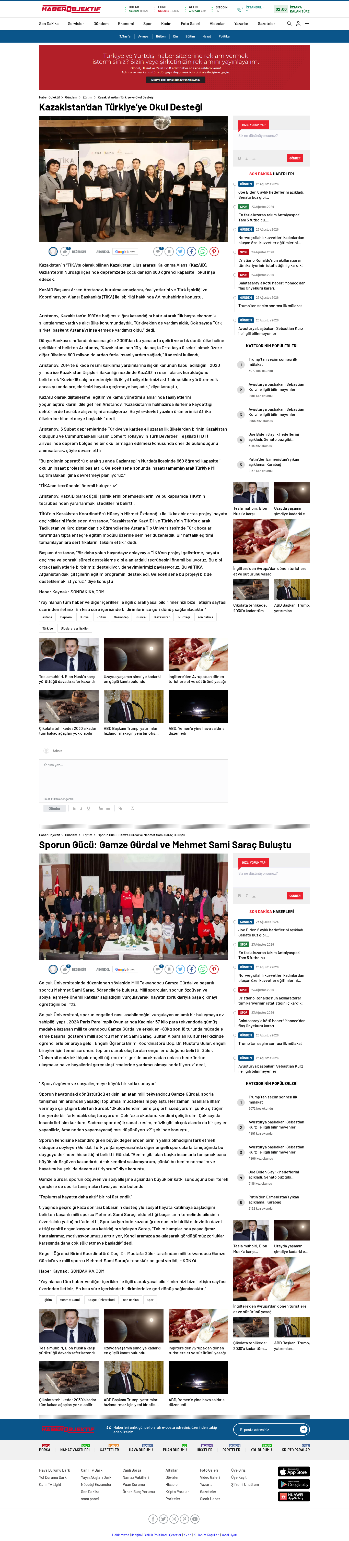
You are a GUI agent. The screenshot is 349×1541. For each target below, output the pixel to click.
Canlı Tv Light (50, 1484)
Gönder (55, 808)
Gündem (101, 23)
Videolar (217, 23)
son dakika (205, 617)
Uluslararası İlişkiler (75, 628)
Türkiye (47, 628)
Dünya (84, 617)
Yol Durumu (261, 1448)
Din (175, 36)
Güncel (141, 617)
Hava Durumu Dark (54, 1470)
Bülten (161, 36)
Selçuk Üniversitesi (101, 1300)
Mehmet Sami (70, 1300)
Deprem (66, 617)
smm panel (90, 1498)
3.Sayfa (125, 36)
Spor (147, 23)
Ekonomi (126, 23)
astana (47, 617)
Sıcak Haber (210, 1498)
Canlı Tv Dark (91, 1470)
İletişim (136, 1535)
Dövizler (172, 1477)
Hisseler (205, 1448)
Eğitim (190, 36)
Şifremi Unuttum (245, 1484)
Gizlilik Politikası (155, 1535)
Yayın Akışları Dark (96, 1477)
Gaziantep (121, 617)
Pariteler (231, 1448)
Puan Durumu (175, 1448)
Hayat (207, 36)
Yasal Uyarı (229, 1535)
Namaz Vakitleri (75, 1448)
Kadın (166, 23)
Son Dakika (49, 23)
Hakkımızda (120, 1535)
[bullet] (108, 808)
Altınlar (172, 1470)
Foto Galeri (190, 23)
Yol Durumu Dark (53, 1477)
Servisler (76, 23)
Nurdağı (184, 617)
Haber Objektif (49, 97)
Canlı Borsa (132, 1470)
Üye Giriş (238, 1470)
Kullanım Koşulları (206, 1535)
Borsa (44, 1448)
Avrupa (143, 36)
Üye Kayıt (239, 1477)
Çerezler (175, 1535)
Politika (224, 36)
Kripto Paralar (296, 1448)
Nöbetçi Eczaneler (96, 1484)
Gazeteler (266, 23)
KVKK (187, 1535)
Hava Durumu (141, 1448)
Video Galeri (210, 1477)
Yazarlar (241, 23)
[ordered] (100, 808)
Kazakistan (162, 617)
